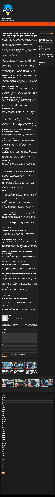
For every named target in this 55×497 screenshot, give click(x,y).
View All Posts (18, 318)
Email (3, 347)
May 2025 (3, 427)
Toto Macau (10, 22)
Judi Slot (6, 22)
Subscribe (52, 23)
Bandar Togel (20, 22)
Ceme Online (25, 22)
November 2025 (4, 415)
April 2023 (3, 469)
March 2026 (3, 407)
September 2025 (4, 419)
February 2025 (3, 433)
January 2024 (3, 459)
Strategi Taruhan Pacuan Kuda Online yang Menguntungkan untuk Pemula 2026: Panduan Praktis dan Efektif (45, 49)
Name (3, 344)
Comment (3, 332)
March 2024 (3, 455)
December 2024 (4, 437)
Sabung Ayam (15, 22)
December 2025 (4, 413)
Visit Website (11, 318)
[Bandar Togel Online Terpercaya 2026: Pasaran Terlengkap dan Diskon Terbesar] (7, 365)
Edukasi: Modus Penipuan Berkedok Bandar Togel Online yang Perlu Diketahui (19, 371)
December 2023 (4, 461)
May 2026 (3, 403)
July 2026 (3, 399)
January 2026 (3, 411)
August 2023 (3, 465)
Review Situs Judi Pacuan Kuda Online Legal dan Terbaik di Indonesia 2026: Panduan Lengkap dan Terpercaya (45, 45)
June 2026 (3, 401)
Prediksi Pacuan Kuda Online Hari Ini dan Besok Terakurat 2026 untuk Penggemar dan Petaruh (47, 388)
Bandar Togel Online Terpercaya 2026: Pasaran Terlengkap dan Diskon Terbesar (7, 371)
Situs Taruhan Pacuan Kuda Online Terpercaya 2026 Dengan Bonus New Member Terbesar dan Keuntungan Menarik (46, 57)
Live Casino (3, 24)
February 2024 (3, 457)
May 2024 (3, 451)
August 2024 (3, 445)
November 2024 (4, 439)
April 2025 (3, 429)
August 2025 (3, 421)
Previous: (10, 324)
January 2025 (3, 435)
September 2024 (4, 443)
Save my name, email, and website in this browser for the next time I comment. (14, 354)
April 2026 (3, 405)
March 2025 (3, 431)
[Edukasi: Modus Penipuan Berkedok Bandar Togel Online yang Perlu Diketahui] (19, 365)
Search (40, 31)
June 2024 (3, 449)
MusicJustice (6, 18)
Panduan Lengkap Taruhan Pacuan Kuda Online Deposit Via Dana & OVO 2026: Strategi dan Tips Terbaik (45, 40)
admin (3, 37)
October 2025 (3, 417)
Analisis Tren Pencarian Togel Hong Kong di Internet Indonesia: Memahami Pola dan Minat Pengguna (31, 371)
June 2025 (3, 425)
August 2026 (3, 397)
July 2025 (3, 423)
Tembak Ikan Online (35, 22)
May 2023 (3, 467)
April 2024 (3, 453)
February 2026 (3, 409)
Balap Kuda (29, 22)
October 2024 (3, 441)
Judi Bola (40, 22)
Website (3, 351)
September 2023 (4, 463)
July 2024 (3, 447)
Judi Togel (2, 22)
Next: (28, 324)
